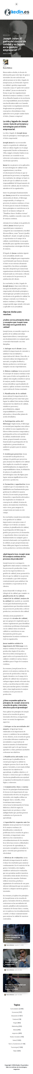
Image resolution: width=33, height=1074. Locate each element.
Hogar (15, 1023)
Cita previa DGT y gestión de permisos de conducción (15, 962)
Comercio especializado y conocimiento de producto (15, 937)
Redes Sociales (15, 1037)
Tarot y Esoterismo (14, 1044)
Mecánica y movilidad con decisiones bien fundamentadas (15, 987)
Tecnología (14, 1047)
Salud (14, 1040)
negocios (6, 35)
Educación (14, 1016)
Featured (15, 1019)
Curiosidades (14, 1009)
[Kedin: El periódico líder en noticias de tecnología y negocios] (16, 17)
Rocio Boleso (7, 68)
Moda (15, 1030)
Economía (15, 1012)
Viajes (15, 1051)
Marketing (15, 1026)
